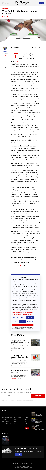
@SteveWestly (5, 53)
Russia (26, 412)
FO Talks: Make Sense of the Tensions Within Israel (39, 421)
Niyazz (22, 266)
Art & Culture (4, 419)
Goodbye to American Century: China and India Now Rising (19, 357)
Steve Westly (6, 16)
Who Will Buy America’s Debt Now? (19, 371)
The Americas (16, 412)
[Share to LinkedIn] (5, 62)
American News (5, 8)
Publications (27, 417)
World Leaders (4, 426)
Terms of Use (21, 400)
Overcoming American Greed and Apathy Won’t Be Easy (20, 342)
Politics (3, 412)
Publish (26, 423)
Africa (15, 419)
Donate (18, 455)
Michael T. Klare (15, 365)
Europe (15, 415)
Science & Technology (5, 421)
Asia (15, 421)
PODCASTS (37, 425)
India (15, 426)
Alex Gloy (14, 378)
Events (26, 415)
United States (16, 423)
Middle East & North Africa (18, 417)
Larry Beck (14, 350)
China (15, 428)
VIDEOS (36, 418)
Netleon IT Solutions (29, 467)
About (26, 421)
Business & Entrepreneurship (7, 417)
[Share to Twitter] (5, 60)
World (3, 428)
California (18, 62)
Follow (5, 51)
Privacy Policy (14, 400)
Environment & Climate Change (7, 423)
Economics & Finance (5, 415)
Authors (26, 419)
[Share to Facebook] (5, 58)
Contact (26, 426)
